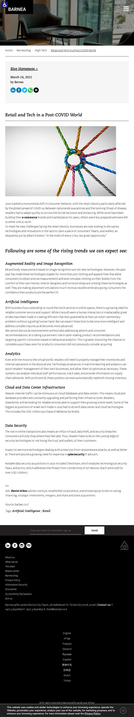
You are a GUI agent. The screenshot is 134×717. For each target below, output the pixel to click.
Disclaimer (11, 589)
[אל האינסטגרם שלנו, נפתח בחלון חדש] (21, 545)
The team (10, 566)
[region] (67, 50)
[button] (5, 5)
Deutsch (67, 649)
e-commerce (29, 217)
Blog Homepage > (24, 69)
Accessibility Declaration (18, 594)
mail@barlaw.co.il (56, 609)
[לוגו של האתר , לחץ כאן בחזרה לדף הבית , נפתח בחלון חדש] (28, 545)
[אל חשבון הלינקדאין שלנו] (13, 90)
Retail (46, 511)
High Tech (41, 50)
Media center (12, 571)
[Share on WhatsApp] (30, 90)
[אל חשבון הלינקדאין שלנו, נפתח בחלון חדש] (7, 545)
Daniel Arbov (19, 490)
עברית (67, 638)
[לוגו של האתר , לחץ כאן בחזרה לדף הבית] (19, 7)
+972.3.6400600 (14, 609)
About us (10, 557)
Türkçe (67, 680)
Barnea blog (24, 50)
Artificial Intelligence (26, 511)
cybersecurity (76, 454)
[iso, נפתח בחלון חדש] (124, 549)
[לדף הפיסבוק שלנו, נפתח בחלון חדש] (18, 90)
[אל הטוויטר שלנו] (24, 90)
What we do (11, 562)
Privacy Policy (12, 580)
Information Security (16, 584)
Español (67, 659)
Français (67, 644)
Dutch (67, 675)
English (67, 633)
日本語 (67, 670)
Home (9, 50)
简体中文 (67, 665)
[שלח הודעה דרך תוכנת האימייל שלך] (36, 90)
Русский (67, 654)
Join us (8, 598)
